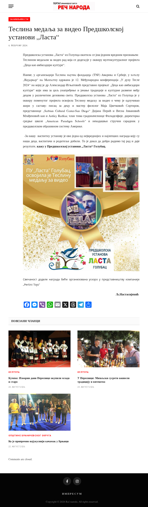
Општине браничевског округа (29, 435)
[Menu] (10, 6)
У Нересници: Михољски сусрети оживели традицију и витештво (103, 379)
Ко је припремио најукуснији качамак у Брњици (38, 441)
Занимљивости (19, 19)
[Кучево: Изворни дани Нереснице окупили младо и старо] (39, 348)
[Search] (137, 6)
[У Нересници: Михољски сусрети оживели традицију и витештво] (108, 348)
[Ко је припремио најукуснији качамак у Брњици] (39, 412)
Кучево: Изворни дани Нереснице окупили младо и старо (39, 379)
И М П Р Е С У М (72, 493)
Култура (14, 372)
